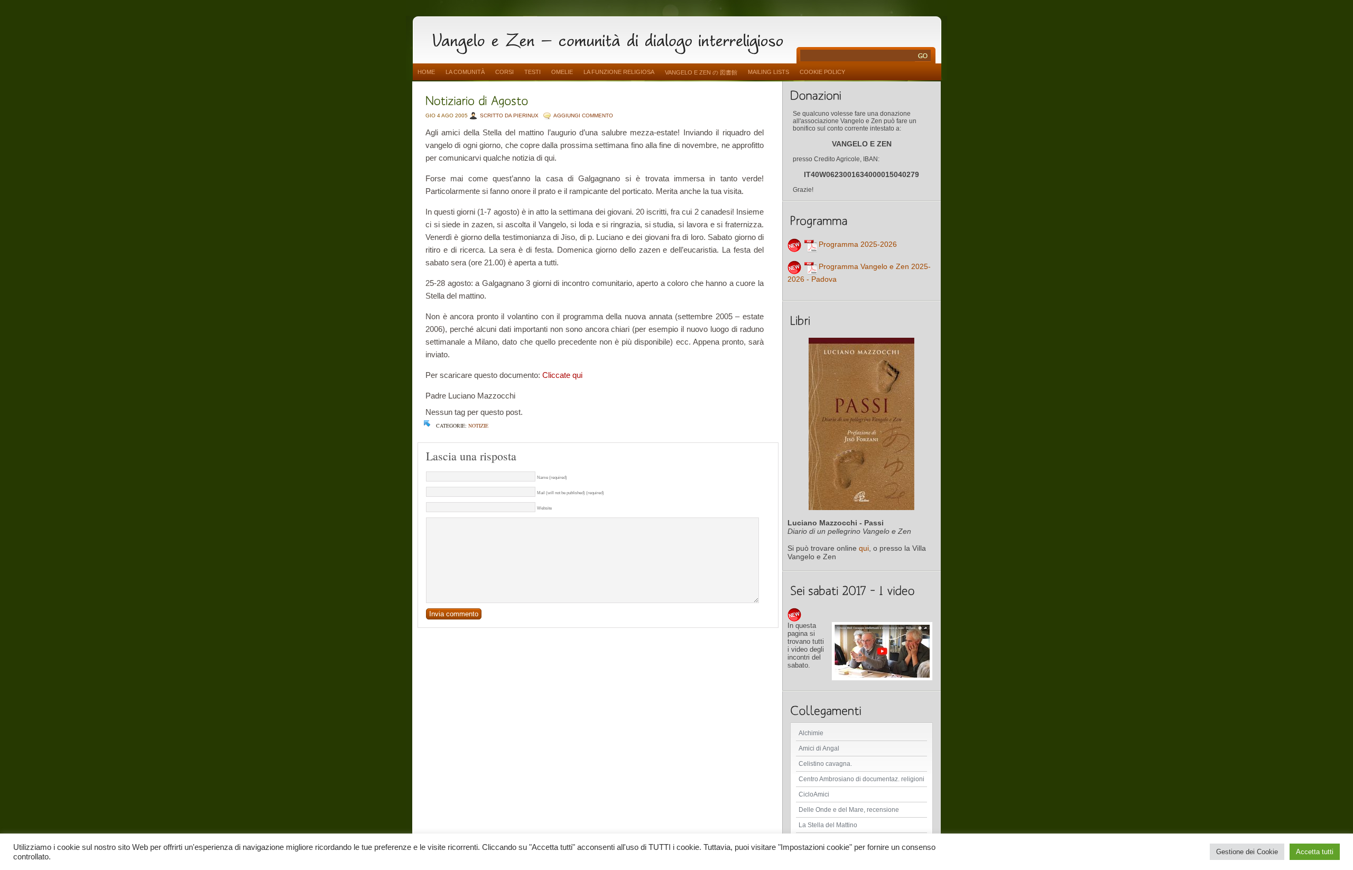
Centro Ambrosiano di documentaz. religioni (861, 779)
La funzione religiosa (618, 72)
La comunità (465, 72)
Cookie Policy (822, 72)
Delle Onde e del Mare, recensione (849, 809)
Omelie (562, 72)
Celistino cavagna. (825, 763)
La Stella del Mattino (828, 825)
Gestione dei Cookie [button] (1247, 852)
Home (426, 72)
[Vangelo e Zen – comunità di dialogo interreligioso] (612, 38)
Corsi (504, 72)
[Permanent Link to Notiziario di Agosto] (477, 99)
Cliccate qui (562, 375)
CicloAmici (814, 794)
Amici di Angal (819, 748)
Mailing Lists (768, 72)
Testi (532, 72)
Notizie (478, 425)
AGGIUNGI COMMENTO (583, 115)
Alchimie (811, 733)
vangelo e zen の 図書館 (701, 72)
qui (864, 548)
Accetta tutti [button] (1314, 852)
